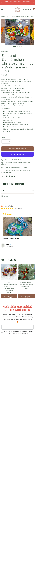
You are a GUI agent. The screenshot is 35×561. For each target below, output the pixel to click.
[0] (32, 9)
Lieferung (4, 196)
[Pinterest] (12, 176)
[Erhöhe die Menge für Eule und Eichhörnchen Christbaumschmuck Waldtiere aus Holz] (9, 141)
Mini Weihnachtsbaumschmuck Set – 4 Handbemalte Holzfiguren (9, 286)
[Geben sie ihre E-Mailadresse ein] (31, 327)
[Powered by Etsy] (30, 214)
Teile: (3, 176)
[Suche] (23, 9)
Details (3, 191)
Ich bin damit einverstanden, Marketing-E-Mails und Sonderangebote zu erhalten (18, 332)
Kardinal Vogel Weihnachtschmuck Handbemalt (26, 284)
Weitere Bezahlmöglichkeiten (17, 158)
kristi (7, 244)
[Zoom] (27, 21)
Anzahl (3, 137)
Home (3, 16)
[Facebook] (7, 176)
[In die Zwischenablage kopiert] (15, 176)
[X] (9, 176)
